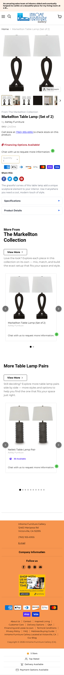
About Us (15, 621)
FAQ (25, 631)
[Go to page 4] (28, 489)
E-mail (21, 543)
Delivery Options (35, 624)
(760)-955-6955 (24, 132)
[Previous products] (5, 309)
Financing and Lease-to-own (19, 628)
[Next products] (59, 309)
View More (13, 252)
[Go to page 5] (30, 489)
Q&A (50, 624)
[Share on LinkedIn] (15, 179)
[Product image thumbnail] (17, 100)
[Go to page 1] (31, 347)
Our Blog (32, 637)
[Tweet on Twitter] (9, 179)
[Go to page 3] (25, 489)
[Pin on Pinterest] (21, 179)
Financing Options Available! (22, 144)
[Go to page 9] (41, 489)
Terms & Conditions (46, 628)
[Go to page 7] (36, 489)
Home (5, 29)
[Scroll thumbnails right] (59, 100)
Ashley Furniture (14, 121)
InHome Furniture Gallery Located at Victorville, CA (30, 634)
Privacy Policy (13, 631)
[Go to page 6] (33, 489)
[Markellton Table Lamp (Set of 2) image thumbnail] (7, 100)
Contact (27, 621)
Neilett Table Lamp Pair (21, 449)
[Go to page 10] (44, 489)
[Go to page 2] (33, 346)
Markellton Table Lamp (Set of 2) (27, 322)
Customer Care (16, 624)
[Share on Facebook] (4, 179)
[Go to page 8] (38, 489)
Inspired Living (42, 621)
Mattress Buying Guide (42, 631)
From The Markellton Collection (20, 112)
